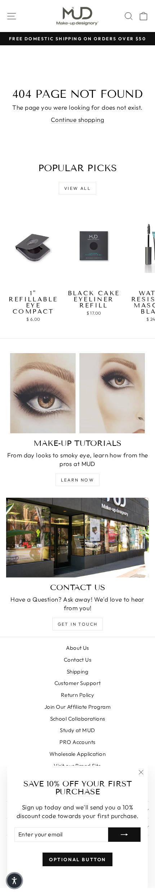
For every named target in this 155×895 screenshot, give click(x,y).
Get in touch (78, 624)
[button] (14, 880)
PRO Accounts (77, 742)
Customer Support (77, 683)
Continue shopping (77, 119)
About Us (77, 647)
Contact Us (77, 659)
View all (77, 188)
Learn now (77, 480)
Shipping (77, 671)
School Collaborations (77, 718)
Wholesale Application (77, 753)
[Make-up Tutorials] (77, 393)
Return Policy (77, 694)
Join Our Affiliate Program (77, 706)
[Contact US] (77, 538)
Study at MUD (77, 730)
